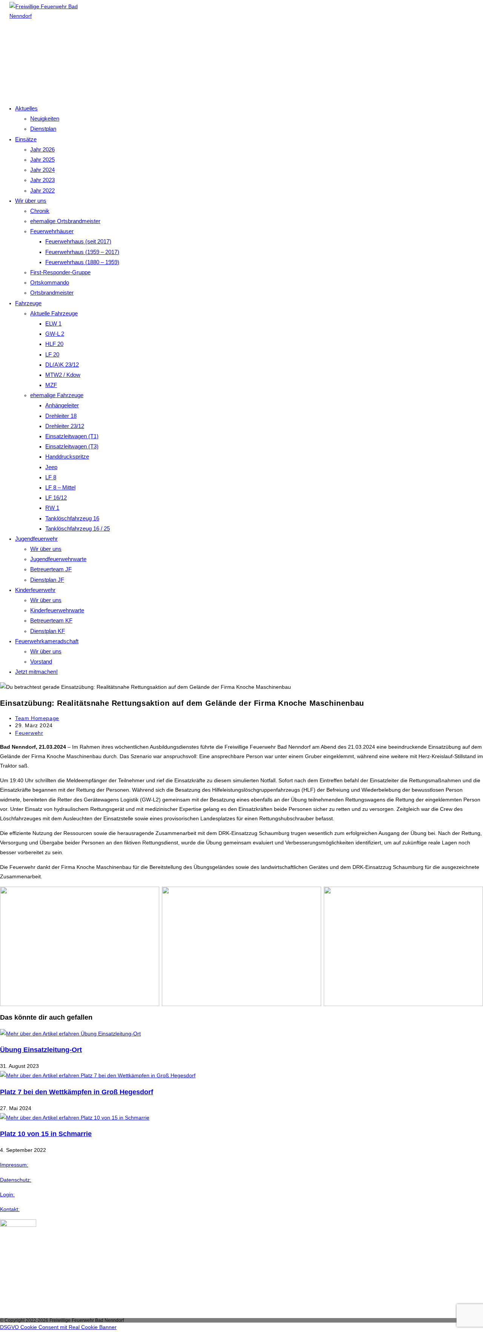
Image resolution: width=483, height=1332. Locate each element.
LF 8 (50, 477)
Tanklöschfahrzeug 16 (72, 518)
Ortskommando (49, 282)
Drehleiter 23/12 (64, 426)
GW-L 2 (54, 333)
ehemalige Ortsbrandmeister (65, 221)
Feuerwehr (29, 733)
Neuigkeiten (44, 118)
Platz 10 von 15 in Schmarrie (46, 1134)
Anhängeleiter (62, 405)
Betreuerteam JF (51, 569)
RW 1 (52, 508)
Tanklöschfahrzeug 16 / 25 (77, 528)
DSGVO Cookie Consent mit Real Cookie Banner (58, 1327)
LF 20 (52, 354)
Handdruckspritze (67, 456)
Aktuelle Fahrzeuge (54, 313)
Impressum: (14, 1165)
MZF (51, 385)
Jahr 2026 (42, 149)
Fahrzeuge (28, 303)
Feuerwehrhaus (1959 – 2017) (82, 252)
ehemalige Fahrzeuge (56, 395)
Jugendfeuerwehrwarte (58, 559)
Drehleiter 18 (61, 416)
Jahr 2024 (42, 170)
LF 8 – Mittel (60, 487)
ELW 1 (53, 323)
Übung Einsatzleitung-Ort (41, 1050)
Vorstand (41, 661)
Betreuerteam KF (51, 620)
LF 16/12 (56, 497)
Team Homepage (37, 718)
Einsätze (26, 139)
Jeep (51, 467)
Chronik (39, 211)
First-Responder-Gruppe (60, 272)
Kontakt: (10, 1209)
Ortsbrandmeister (52, 292)
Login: (7, 1194)
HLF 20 (54, 344)
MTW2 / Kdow (62, 375)
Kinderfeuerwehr (35, 590)
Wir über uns (30, 200)
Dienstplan (43, 128)
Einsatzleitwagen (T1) (71, 436)
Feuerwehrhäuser (52, 231)
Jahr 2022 (42, 190)
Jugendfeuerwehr (36, 538)
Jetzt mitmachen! (36, 671)
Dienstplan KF (47, 631)
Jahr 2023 (42, 180)
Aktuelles (26, 108)
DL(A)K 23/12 (62, 364)
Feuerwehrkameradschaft (46, 641)
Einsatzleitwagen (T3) (71, 446)
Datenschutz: (15, 1180)
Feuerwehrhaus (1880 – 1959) (82, 262)
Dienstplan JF (47, 580)
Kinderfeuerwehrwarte (57, 610)
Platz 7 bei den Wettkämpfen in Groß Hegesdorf (76, 1092)
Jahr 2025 (42, 159)
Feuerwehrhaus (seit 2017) (78, 241)
